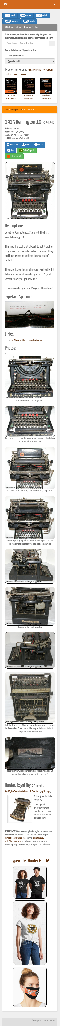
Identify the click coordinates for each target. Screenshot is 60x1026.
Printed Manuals (34, 70)
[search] (30, 56)
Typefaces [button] (12, 21)
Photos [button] (39, 145)
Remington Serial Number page (15, 838)
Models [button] (26, 15)
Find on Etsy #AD (16, 156)
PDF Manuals (48, 70)
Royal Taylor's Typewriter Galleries (16, 791)
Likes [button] (11, 150)
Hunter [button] (27, 145)
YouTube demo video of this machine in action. (27, 340)
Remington (14, 110)
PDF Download (11, 99)
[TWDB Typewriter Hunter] (30, 882)
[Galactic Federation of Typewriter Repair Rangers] (30, 932)
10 (21, 110)
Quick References (12, 74)
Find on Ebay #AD (28, 150)
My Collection (34, 791)
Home (7, 110)
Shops (23, 74)
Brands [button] (11, 15)
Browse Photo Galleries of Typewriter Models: (20, 50)
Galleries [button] (42, 15)
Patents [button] (29, 21)
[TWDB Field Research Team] (30, 987)
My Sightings (45, 791)
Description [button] (14, 145)
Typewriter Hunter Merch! (30, 861)
